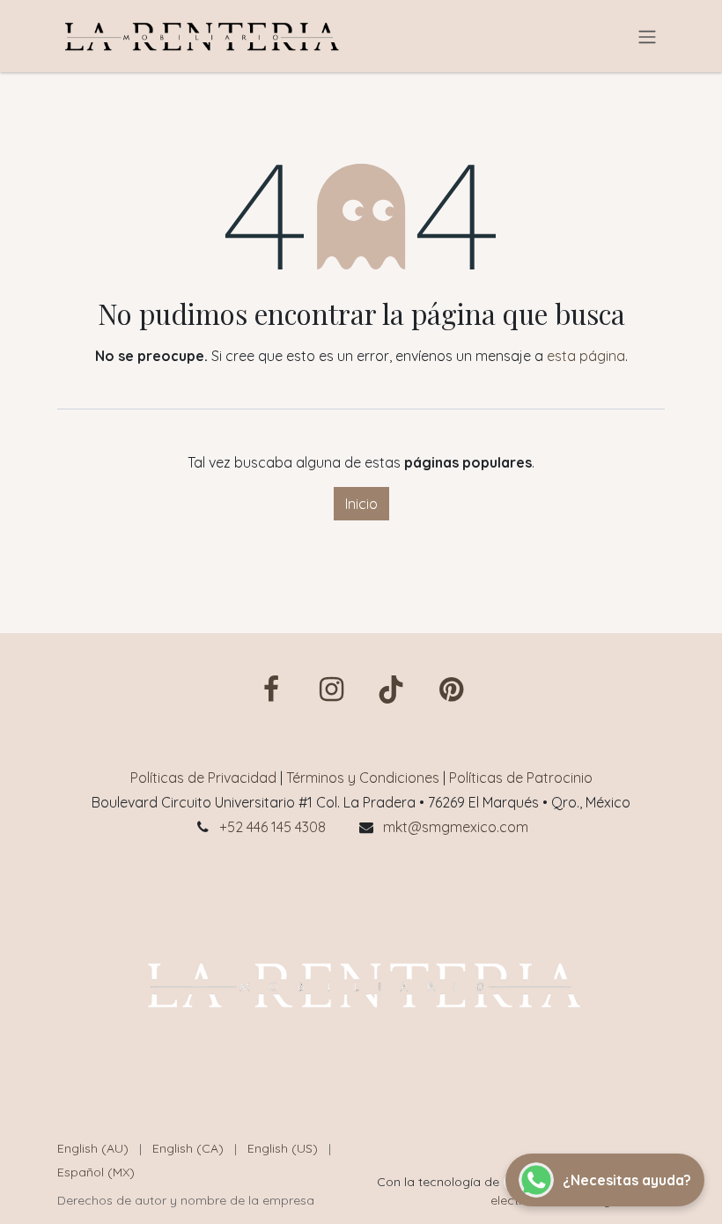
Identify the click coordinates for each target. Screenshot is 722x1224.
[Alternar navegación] (647, 36)
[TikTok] (391, 689)
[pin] (451, 689)
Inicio (361, 503)
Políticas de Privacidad (203, 777)
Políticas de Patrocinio (521, 777)
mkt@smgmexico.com (455, 827)
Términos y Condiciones (362, 777)
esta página (586, 356)
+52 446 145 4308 (272, 827)
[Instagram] (331, 689)
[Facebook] (271, 689)
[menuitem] (93, 1149)
